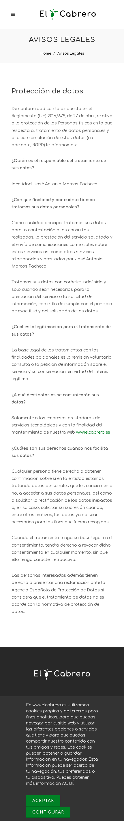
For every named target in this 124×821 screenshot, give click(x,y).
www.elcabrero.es (93, 432)
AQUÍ (67, 783)
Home (45, 53)
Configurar (48, 812)
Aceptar (43, 801)
